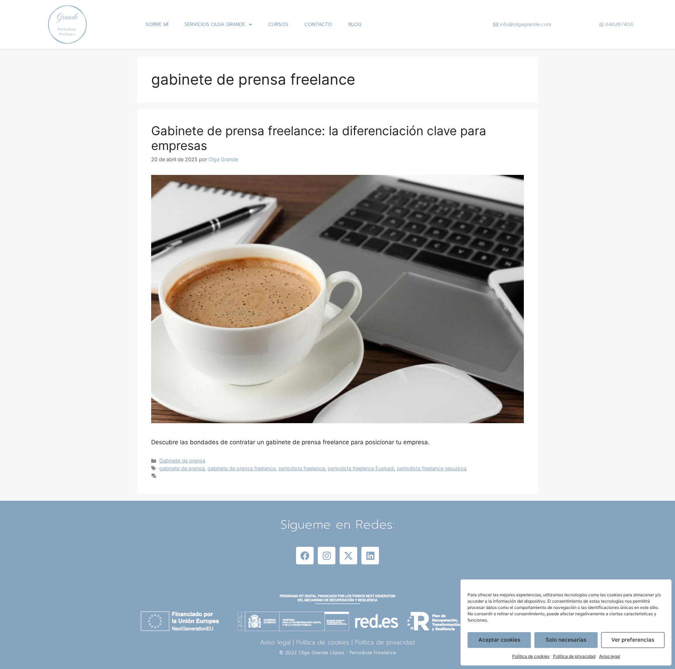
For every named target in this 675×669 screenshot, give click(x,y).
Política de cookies (530, 656)
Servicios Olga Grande (215, 24)
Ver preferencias (632, 639)
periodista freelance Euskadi (361, 468)
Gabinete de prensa (182, 461)
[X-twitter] (348, 555)
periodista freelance (301, 468)
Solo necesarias (566, 639)
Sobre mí (157, 24)
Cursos (278, 24)
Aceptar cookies (499, 639)
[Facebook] (305, 555)
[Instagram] (326, 555)
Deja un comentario (182, 476)
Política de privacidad (574, 656)
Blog (354, 24)
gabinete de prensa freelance (241, 468)
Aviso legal (609, 656)
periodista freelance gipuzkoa (432, 468)
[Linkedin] (370, 555)
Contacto (318, 24)
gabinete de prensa (182, 468)
